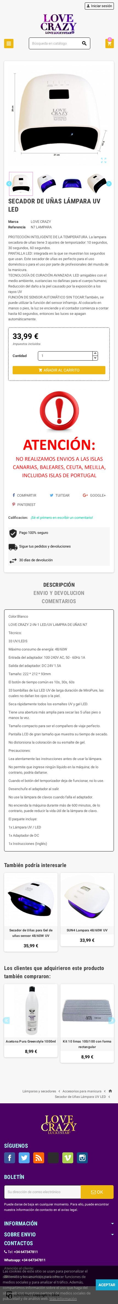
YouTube (53, 1157)
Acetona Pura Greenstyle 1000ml (31, 1041)
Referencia (17, 227)
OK (99, 1192)
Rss (38, 1157)
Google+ (97, 495)
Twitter (24, 1157)
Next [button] (111, 1020)
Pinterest (26, 505)
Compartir (26, 495)
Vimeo (67, 1157)
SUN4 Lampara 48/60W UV (87, 930)
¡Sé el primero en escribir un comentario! (62, 518)
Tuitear (62, 495)
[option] (31, 912)
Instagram (82, 1157)
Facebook (9, 1157)
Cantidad (20, 356)
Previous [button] (6, 1020)
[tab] (59, 585)
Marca (13, 222)
